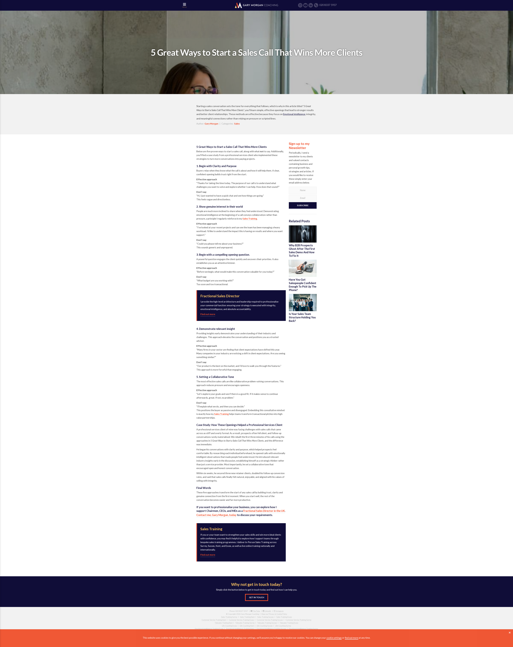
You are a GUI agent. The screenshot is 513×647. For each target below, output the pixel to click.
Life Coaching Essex (229, 626)
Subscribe (302, 205)
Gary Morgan (211, 123)
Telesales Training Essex (289, 623)
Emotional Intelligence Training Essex (209, 629)
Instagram (279, 611)
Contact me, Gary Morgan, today (216, 515)
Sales (237, 123)
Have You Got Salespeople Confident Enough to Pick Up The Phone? (302, 285)
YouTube (256, 611)
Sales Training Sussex (265, 617)
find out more (351, 637)
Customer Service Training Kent (214, 620)
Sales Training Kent (247, 617)
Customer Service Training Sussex (270, 620)
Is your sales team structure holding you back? (302, 317)
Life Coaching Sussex (265, 626)
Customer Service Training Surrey (298, 620)
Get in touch (256, 597)
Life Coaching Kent (247, 626)
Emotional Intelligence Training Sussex (271, 629)
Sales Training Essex (284, 617)
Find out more (207, 314)
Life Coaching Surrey (283, 626)
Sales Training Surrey (229, 617)
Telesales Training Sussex (267, 623)
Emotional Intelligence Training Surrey (303, 629)
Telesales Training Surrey (245, 623)
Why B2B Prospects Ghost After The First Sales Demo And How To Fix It (302, 250)
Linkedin (267, 611)
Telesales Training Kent (224, 623)
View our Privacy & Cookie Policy (274, 614)
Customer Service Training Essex (241, 620)
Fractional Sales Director (220, 296)
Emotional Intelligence (294, 114)
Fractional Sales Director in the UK (264, 510)
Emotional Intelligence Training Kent (240, 629)
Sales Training (249, 218)
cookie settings (334, 637)
